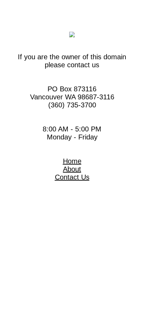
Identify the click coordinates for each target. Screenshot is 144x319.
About (72, 169)
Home (72, 161)
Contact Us (72, 177)
